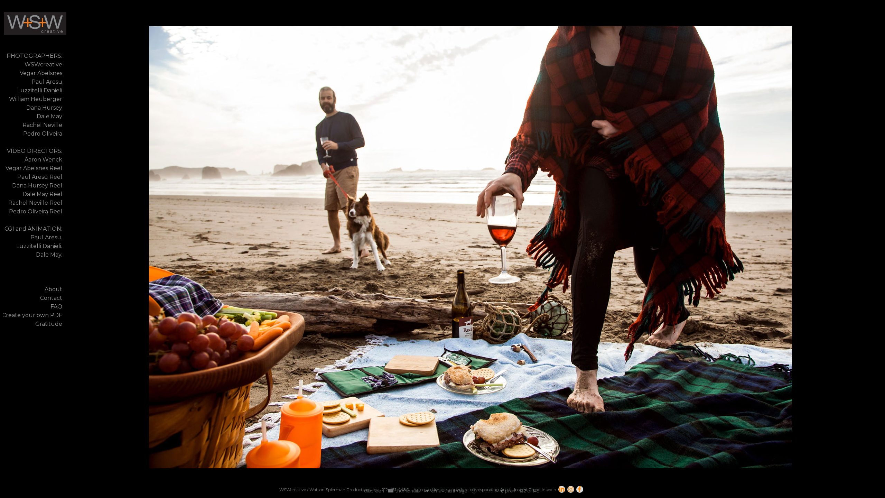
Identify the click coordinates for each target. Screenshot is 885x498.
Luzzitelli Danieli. (39, 246)
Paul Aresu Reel (39, 177)
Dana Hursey (44, 107)
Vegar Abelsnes (41, 73)
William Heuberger (35, 99)
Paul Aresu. (46, 237)
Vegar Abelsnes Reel (34, 168)
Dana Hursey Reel (37, 185)
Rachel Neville (42, 125)
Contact (51, 298)
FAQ (56, 306)
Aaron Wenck (43, 159)
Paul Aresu (46, 82)
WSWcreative (43, 64)
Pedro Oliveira (42, 133)
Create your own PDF (32, 315)
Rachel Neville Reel (35, 203)
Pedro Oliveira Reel (35, 211)
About (53, 289)
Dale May (49, 116)
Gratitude (48, 324)
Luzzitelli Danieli (39, 90)
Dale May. (49, 254)
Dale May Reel (42, 194)
